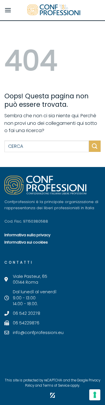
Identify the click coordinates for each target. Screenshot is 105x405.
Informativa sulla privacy (27, 234)
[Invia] (95, 146)
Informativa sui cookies (26, 242)
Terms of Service (56, 385)
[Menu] (7, 10)
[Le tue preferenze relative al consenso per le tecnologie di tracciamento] (94, 394)
